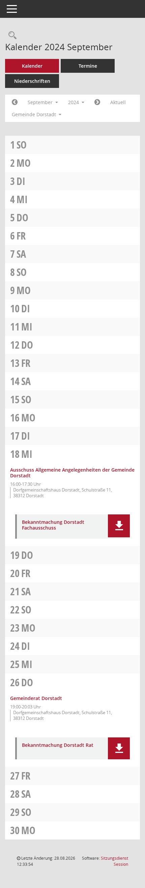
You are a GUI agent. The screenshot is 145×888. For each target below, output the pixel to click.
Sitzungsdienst (114, 861)
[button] (119, 525)
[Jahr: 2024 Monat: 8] (15, 102)
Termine (88, 66)
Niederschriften (32, 81)
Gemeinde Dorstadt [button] (34, 114)
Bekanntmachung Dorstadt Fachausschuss (53, 525)
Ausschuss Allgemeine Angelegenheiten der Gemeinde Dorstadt (72, 473)
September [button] (41, 102)
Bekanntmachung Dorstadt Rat (57, 745)
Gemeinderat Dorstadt (36, 698)
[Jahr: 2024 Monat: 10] (97, 102)
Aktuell (118, 102)
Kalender (32, 66)
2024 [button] (74, 102)
